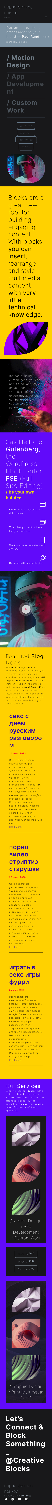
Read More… (16, 826)
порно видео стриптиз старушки (24, 857)
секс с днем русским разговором (25, 730)
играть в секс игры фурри (25, 974)
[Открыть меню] (46, 17)
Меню (7, 17)
